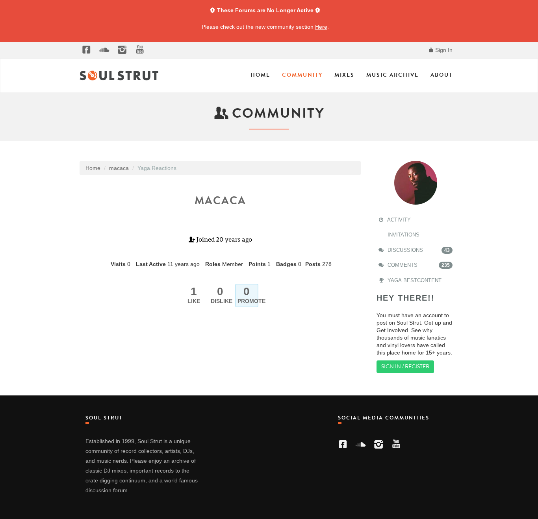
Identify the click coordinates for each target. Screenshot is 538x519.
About (441, 75)
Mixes (344, 75)
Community (302, 75)
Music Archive (392, 75)
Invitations (402, 235)
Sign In (443, 50)
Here (321, 27)
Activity (398, 220)
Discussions (418, 250)
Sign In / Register (405, 366)
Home (260, 75)
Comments (418, 265)
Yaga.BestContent (414, 280)
